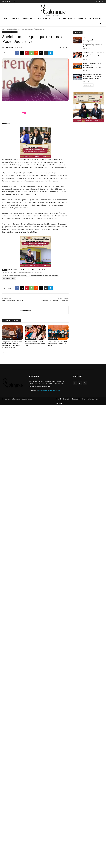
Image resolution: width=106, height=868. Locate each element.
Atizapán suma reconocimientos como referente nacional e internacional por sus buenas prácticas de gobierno (92, 42)
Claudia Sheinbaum (44, 270)
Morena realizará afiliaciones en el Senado (54, 301)
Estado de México (12, 29)
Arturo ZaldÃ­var (32, 270)
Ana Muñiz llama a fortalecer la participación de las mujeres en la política (35, 343)
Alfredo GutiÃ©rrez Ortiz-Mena (17, 270)
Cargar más (87, 85)
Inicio (3, 29)
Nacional (15, 32)
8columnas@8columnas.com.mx (49, 391)
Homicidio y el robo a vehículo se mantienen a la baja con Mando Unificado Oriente (92, 77)
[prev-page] (3, 352)
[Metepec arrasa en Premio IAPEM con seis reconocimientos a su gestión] (58, 332)
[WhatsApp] (31, 53)
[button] (101, 23)
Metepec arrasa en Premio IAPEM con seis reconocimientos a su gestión (57, 343)
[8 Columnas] (53, 10)
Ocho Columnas (8, 47)
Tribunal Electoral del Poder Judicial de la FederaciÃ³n (43, 275)
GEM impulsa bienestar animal (12, 301)
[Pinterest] (27, 53)
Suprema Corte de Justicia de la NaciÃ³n (14, 275)
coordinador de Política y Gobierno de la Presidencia (18, 272)
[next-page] (7, 352)
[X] (99, 1)
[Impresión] (46, 53)
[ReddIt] (36, 53)
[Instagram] (97, 1)
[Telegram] (50, 53)
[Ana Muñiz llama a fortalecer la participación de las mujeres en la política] (35, 332)
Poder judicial (39, 272)
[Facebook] (94, 1)
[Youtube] (102, 1)
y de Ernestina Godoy (9, 278)
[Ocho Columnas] (11, 310)
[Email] (41, 53)
